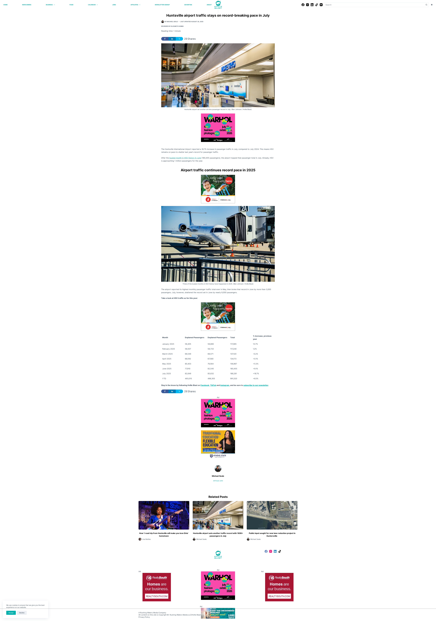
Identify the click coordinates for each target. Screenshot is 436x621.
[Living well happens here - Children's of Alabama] (218, 189)
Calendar (92, 5)
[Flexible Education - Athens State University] (218, 444)
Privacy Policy (144, 617)
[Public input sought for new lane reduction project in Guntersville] (272, 515)
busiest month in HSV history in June (185, 158)
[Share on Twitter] (179, 39)
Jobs (114, 5)
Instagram (224, 385)
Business (49, 5)
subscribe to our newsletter (255, 385)
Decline (21, 613)
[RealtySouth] (156, 587)
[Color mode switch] (432, 5)
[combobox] (374, 5)
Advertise (188, 5)
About (209, 5)
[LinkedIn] (312, 4)
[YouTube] (321, 4)
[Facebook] (303, 4)
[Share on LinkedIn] (172, 39)
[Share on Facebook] (164, 39)
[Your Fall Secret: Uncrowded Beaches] (218, 613)
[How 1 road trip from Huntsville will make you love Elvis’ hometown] (164, 515)
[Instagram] (307, 4)
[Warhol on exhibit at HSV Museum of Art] (218, 127)
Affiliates (134, 5)
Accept (11, 613)
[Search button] (426, 5)
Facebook (205, 385)
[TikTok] (316, 4)
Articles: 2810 (218, 481)
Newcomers (26, 5)
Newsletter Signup (162, 5)
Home (5, 5)
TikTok (213, 385)
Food (71, 5)
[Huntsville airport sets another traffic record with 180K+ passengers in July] (218, 515)
